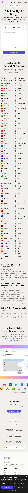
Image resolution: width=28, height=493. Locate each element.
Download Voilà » (14, 340)
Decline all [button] (20, 487)
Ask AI (15, 2)
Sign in (25, 2)
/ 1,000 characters (18, 47)
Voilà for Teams (7, 472)
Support (16, 470)
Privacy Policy (20, 484)
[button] (14, 490)
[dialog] (14, 484)
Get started (14, 411)
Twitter (15, 472)
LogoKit (23, 392)
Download (10, 2)
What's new (6, 470)
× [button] (26, 476)
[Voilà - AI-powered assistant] (2, 2)
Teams (19, 2)
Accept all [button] (7, 487)
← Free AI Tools (10, 5)
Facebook (16, 474)
